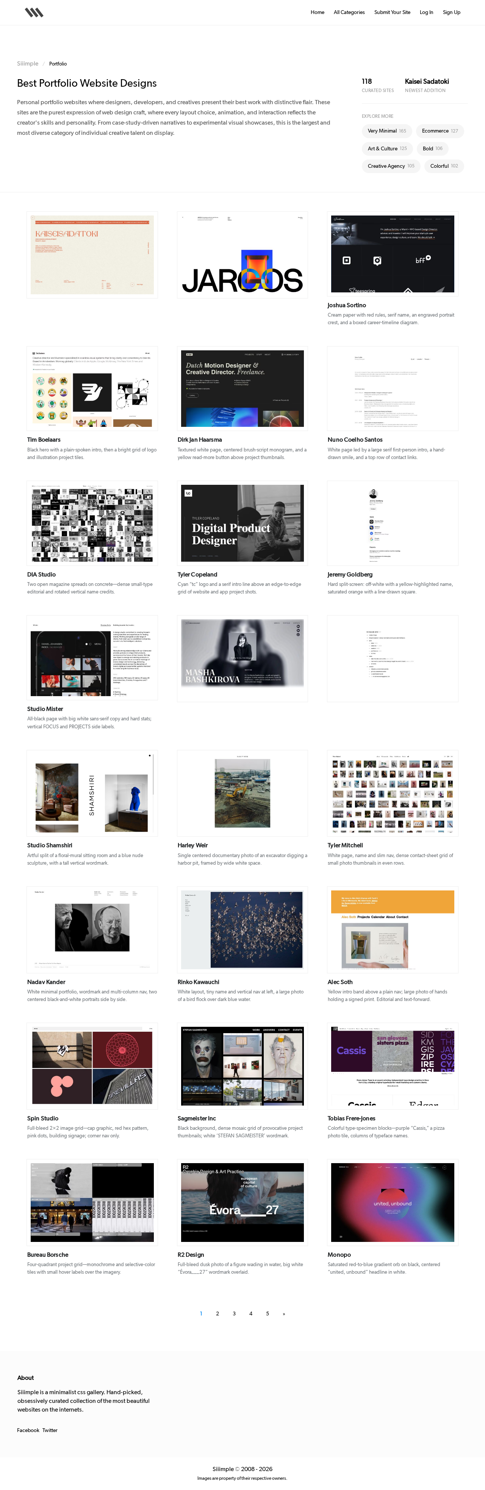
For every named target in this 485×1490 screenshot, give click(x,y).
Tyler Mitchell (345, 845)
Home (317, 12)
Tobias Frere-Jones (351, 1118)
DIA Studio (41, 575)
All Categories (349, 12)
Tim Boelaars (44, 440)
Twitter (50, 1430)
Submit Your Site (392, 12)
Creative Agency (391, 166)
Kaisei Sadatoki (427, 81)
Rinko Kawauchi (199, 982)
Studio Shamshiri (49, 845)
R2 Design (191, 1255)
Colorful (444, 166)
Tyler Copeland (198, 575)
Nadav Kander (46, 982)
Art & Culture (387, 148)
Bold (433, 148)
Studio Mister (45, 709)
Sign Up (451, 12)
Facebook (28, 1430)
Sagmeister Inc (197, 1118)
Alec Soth (340, 982)
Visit (108, 255)
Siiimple (27, 64)
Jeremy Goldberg (350, 575)
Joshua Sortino (347, 305)
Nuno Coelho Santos (355, 440)
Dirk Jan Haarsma (200, 440)
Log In (426, 12)
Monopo (339, 1255)
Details (81, 255)
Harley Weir (193, 845)
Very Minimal (387, 131)
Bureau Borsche (47, 1255)
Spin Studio (43, 1118)
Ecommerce (440, 131)
